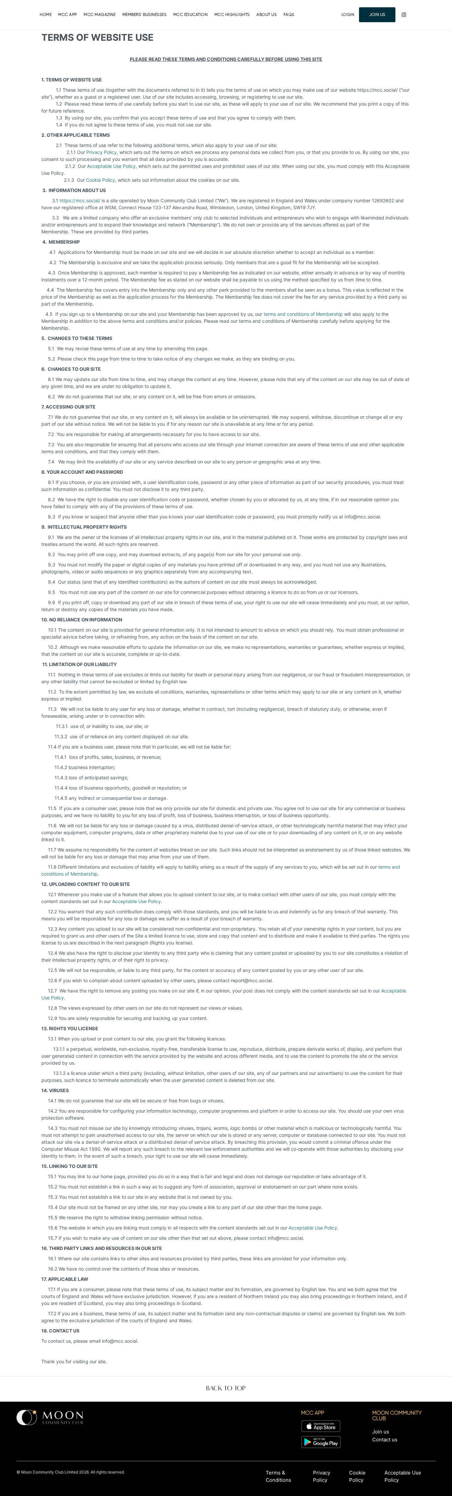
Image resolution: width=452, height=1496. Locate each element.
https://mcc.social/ (80, 200)
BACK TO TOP (226, 1388)
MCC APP (67, 14)
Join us (380, 1431)
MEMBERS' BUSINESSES (144, 14)
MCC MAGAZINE (99, 14)
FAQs (289, 14)
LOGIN (347, 14)
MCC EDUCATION (190, 14)
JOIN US (377, 14)
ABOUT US (266, 14)
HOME (46, 14)
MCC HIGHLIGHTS (232, 14)
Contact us (384, 1439)
